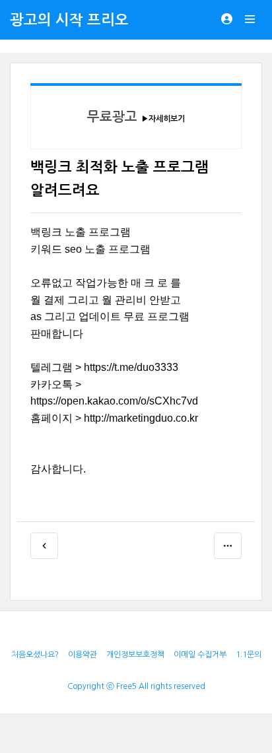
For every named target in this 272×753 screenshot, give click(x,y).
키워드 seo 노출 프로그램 (90, 249)
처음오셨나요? (35, 655)
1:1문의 (248, 655)
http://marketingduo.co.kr (141, 418)
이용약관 (82, 655)
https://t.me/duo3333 (131, 367)
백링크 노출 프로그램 (80, 232)
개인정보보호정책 (135, 655)
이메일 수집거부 (200, 655)
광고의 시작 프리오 (69, 20)
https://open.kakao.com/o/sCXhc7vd (114, 401)
